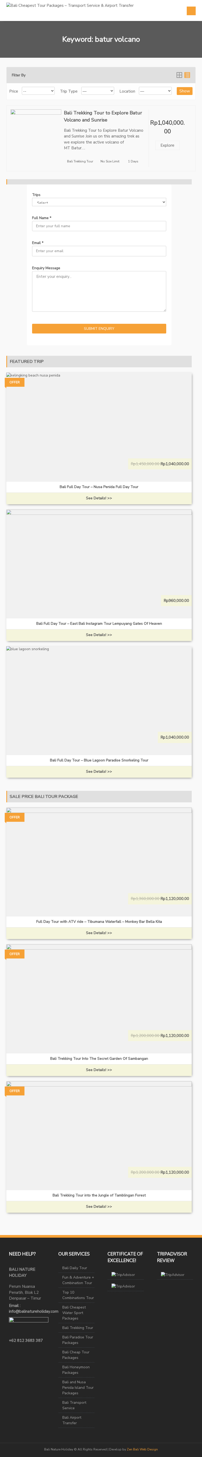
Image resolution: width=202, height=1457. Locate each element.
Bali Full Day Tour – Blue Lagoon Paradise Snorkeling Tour (99, 760)
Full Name (41, 217)
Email (37, 242)
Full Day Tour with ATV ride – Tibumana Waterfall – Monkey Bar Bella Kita (99, 921)
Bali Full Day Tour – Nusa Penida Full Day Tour (99, 486)
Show (184, 91)
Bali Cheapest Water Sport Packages (74, 1313)
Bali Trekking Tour (80, 161)
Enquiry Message (46, 268)
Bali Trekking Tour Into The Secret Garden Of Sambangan (99, 1058)
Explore (167, 145)
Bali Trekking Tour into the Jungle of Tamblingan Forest (99, 1195)
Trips (36, 194)
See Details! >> (99, 498)
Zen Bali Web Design (142, 1449)
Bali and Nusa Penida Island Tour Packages (78, 1388)
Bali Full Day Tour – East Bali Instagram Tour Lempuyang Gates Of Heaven (99, 623)
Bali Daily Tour (74, 1267)
